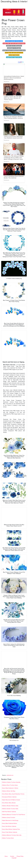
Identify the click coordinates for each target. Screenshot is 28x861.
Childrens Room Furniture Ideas (10, 785)
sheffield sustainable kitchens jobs (14, 41)
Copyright (14, 858)
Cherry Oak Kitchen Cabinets (9, 826)
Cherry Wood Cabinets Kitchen (9, 823)
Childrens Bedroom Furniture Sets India (11, 835)
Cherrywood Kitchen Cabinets (9, 797)
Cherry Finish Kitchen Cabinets (9, 832)
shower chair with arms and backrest (14, 52)
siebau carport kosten (14, 55)
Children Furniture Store (8, 838)
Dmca (6, 856)
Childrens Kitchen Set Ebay (8, 791)
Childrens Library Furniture (8, 817)
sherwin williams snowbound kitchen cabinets (14, 50)
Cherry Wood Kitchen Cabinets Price (11, 829)
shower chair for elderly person (14, 45)
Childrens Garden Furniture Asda (10, 808)
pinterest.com (10, 775)
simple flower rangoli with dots (14, 57)
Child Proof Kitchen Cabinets (9, 811)
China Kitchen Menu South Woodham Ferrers (13, 794)
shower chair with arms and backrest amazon (14, 43)
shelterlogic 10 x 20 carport (14, 48)
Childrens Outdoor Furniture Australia (11, 782)
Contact (12, 856)
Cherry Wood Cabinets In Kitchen (10, 788)
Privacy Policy (20, 856)
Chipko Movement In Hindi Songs (10, 820)
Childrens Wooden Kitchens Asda (10, 805)
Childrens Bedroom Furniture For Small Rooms (13, 814)
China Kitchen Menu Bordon (9, 803)
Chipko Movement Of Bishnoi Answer (11, 800)
